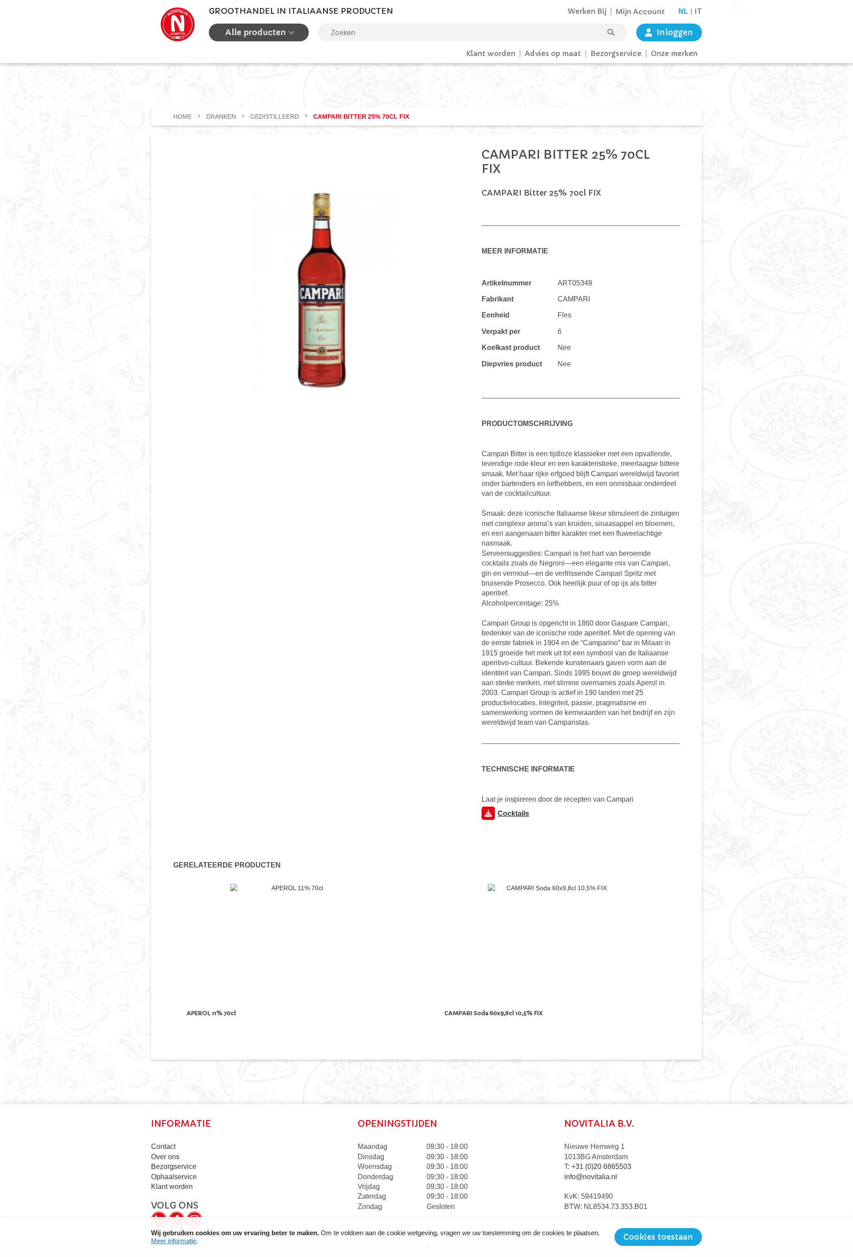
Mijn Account (640, 11)
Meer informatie (173, 1241)
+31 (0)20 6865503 (601, 1166)
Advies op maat (553, 53)
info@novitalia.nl (590, 1177)
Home (183, 116)
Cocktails (513, 813)
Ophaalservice (174, 1177)
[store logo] (177, 24)
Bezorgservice (616, 53)
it (698, 11)
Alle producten (256, 32)
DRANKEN (222, 116)
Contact (163, 1146)
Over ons (165, 1157)
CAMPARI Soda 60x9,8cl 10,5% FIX (493, 1013)
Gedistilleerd (275, 116)
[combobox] (472, 32)
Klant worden (490, 53)
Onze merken (674, 53)
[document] (426, 1237)
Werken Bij (587, 11)
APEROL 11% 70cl (213, 1013)
